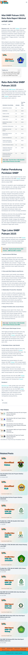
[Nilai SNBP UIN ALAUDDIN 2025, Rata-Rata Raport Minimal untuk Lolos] (14, 582)
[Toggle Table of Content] (18, 70)
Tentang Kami (10, 648)
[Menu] (26, 2)
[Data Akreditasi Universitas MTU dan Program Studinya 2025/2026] (3, 413)
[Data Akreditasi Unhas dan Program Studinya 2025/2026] (14, 464)
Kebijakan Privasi (6, 650)
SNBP (9, 24)
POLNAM (4, 402)
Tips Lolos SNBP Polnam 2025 (10, 75)
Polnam (17, 28)
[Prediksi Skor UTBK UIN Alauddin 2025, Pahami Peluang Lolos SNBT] (14, 511)
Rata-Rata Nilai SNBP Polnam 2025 (11, 72)
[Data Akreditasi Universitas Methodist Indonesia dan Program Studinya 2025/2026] (3, 425)
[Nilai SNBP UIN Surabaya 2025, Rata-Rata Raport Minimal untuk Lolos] (14, 606)
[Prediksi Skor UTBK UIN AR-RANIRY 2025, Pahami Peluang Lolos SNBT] (14, 558)
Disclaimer (23, 648)
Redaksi (3, 648)
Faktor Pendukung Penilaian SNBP (11, 73)
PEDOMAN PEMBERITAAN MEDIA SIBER (18, 650)
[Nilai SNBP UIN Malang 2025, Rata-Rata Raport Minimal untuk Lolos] (14, 629)
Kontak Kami (17, 648)
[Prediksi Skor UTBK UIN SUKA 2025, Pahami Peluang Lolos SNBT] (14, 535)
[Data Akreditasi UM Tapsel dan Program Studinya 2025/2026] (3, 436)
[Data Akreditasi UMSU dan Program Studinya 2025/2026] (3, 430)
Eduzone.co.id (5, 385)
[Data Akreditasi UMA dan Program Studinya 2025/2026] (3, 419)
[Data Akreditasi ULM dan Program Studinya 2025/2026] (14, 487)
